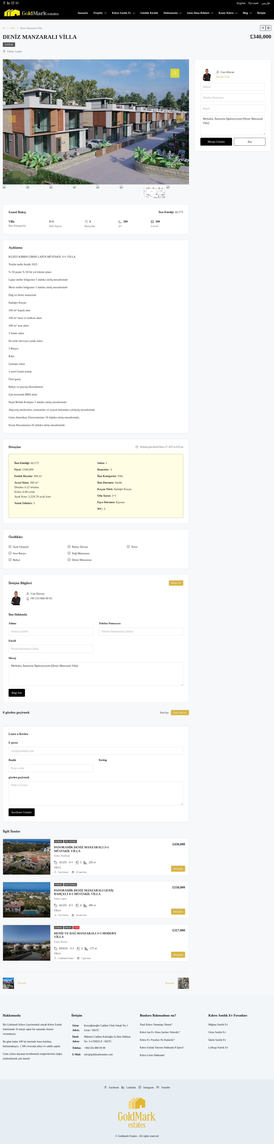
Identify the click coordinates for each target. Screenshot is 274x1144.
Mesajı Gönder (216, 141)
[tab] (174, 73)
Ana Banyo (19, 553)
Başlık (12, 759)
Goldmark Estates (66, 958)
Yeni (76, 928)
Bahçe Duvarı (80, 546)
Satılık (9, 44)
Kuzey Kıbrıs (226, 13)
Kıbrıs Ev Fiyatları (150, 1040)
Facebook (114, 1087)
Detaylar (178, 868)
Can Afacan (63, 872)
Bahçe (16, 559)
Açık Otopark (21, 546)
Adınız (12, 623)
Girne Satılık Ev (217, 1032)
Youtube (165, 1087)
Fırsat (68, 928)
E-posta (13, 742)
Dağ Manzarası (80, 553)
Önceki (22, 983)
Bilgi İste (17, 692)
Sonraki (169, 983)
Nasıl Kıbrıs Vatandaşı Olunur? (156, 1024)
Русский (253, 3)
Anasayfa (83, 13)
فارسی (265, 3)
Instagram (149, 1087)
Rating (103, 759)
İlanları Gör (176, 583)
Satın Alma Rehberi (198, 13)
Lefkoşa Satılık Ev (218, 1047)
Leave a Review (180, 712)
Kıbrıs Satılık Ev (121, 13)
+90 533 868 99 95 (41, 598)
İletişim (261, 13)
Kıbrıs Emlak (147, 1047)
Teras (134, 546)
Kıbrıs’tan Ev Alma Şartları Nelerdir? (160, 1032)
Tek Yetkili (70, 841)
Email (12, 640)
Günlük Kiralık (149, 13)
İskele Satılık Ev (217, 1040)
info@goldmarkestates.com (98, 1054)
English (241, 3)
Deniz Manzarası (82, 559)
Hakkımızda (171, 13)
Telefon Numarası (110, 623)
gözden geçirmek (19, 777)
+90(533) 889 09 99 (94, 1048)
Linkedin (131, 1087)
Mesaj (12, 658)
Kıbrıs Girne (146, 1055)
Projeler (98, 13)
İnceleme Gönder (22, 812)
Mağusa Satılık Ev (218, 1024)
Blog (245, 13)
